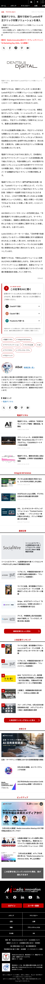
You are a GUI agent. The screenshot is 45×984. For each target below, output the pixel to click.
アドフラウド (8, 350)
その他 (11, 933)
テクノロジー (25, 6)
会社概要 (23, 949)
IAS (39, 345)
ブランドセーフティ (24, 350)
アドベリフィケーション (12, 345)
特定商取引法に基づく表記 (11, 949)
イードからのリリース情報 (34, 949)
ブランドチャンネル (34, 927)
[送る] (15, 48)
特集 (11, 927)
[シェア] (9, 48)
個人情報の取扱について (17, 946)
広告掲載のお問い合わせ (26, 943)
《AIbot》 (40, 278)
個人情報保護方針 (31, 946)
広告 (36, 6)
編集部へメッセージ (12, 943)
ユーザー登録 (33, 905)
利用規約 (37, 943)
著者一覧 (7, 940)
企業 (33, 921)
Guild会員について (34, 940)
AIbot (18, 367)
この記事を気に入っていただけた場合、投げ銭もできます (22, 873)
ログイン (11, 905)
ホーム (3, 6)
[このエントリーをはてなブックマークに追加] (27, 48)
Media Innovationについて (19, 940)
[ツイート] (3, 48)
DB (34, 933)
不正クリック (8, 355)
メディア (13, 6)
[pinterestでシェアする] (21, 48)
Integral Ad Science (24, 339)
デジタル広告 (29, 345)
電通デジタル (8, 339)
